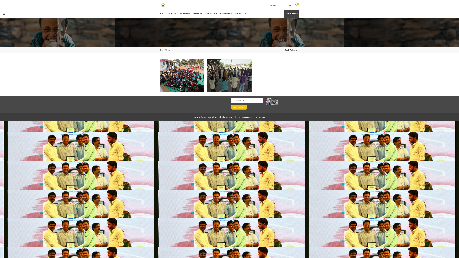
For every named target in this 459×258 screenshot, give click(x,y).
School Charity (171, 83)
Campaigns (225, 13)
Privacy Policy (259, 117)
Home (162, 13)
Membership (185, 13)
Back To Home (291, 50)
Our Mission (211, 13)
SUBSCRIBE (239, 107)
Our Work (197, 13)
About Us (172, 13)
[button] (296, 5)
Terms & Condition (244, 117)
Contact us (240, 13)
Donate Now (292, 13)
